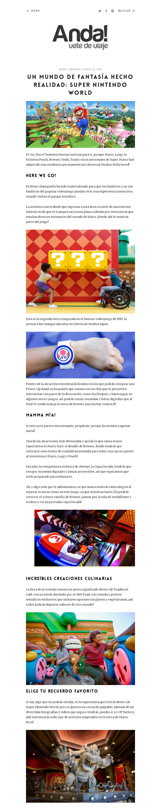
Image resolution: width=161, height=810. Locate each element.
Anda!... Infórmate (70, 69)
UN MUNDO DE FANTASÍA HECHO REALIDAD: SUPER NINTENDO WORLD (80, 85)
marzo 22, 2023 (92, 69)
